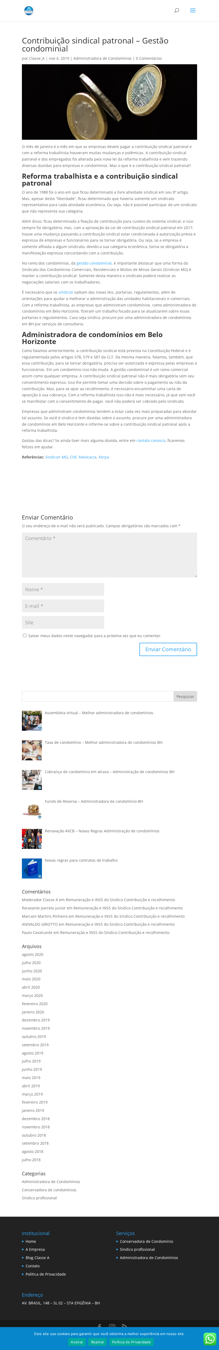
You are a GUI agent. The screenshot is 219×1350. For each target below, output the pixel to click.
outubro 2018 (34, 1135)
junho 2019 (32, 1069)
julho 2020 (31, 962)
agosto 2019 (32, 1053)
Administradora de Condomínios (102, 58)
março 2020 (32, 995)
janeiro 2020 (33, 1012)
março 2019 (32, 1094)
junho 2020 (32, 970)
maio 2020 (31, 978)
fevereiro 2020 (35, 1003)
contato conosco (150, 440)
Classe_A (37, 58)
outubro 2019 (34, 1036)
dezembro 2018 (36, 1118)
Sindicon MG (56, 457)
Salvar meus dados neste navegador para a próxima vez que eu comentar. (94, 635)
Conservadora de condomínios (49, 1189)
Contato (33, 1265)
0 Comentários (149, 58)
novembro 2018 (36, 1126)
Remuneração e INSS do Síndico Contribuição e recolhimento (120, 899)
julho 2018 (31, 1159)
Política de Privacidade (46, 1274)
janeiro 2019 (33, 1110)
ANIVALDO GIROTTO (40, 924)
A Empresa (35, 1249)
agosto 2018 (32, 1151)
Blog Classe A (37, 1257)
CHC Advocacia (83, 457)
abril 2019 (31, 1085)
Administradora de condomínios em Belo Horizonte (92, 338)
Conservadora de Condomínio (146, 1241)
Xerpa (104, 457)
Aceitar (77, 1342)
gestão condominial (94, 263)
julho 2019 (31, 1061)
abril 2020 (31, 987)
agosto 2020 (32, 954)
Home (31, 1241)
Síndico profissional (39, 1197)
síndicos (65, 292)
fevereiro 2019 (35, 1102)
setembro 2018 (35, 1143)
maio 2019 (31, 1077)
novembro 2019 (36, 1028)
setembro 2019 (35, 1044)
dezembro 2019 (36, 1020)
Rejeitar (97, 1342)
